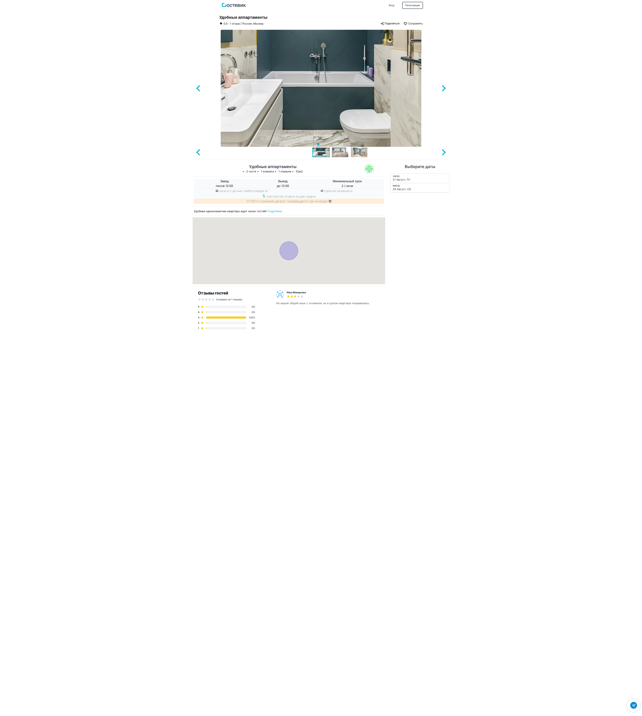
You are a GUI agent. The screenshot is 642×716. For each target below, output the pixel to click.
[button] (321, 152)
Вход (391, 5)
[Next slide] (443, 88)
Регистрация (412, 5)
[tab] (318, 144)
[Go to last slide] (198, 88)
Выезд (396, 185)
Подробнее (274, 211)
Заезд (396, 176)
